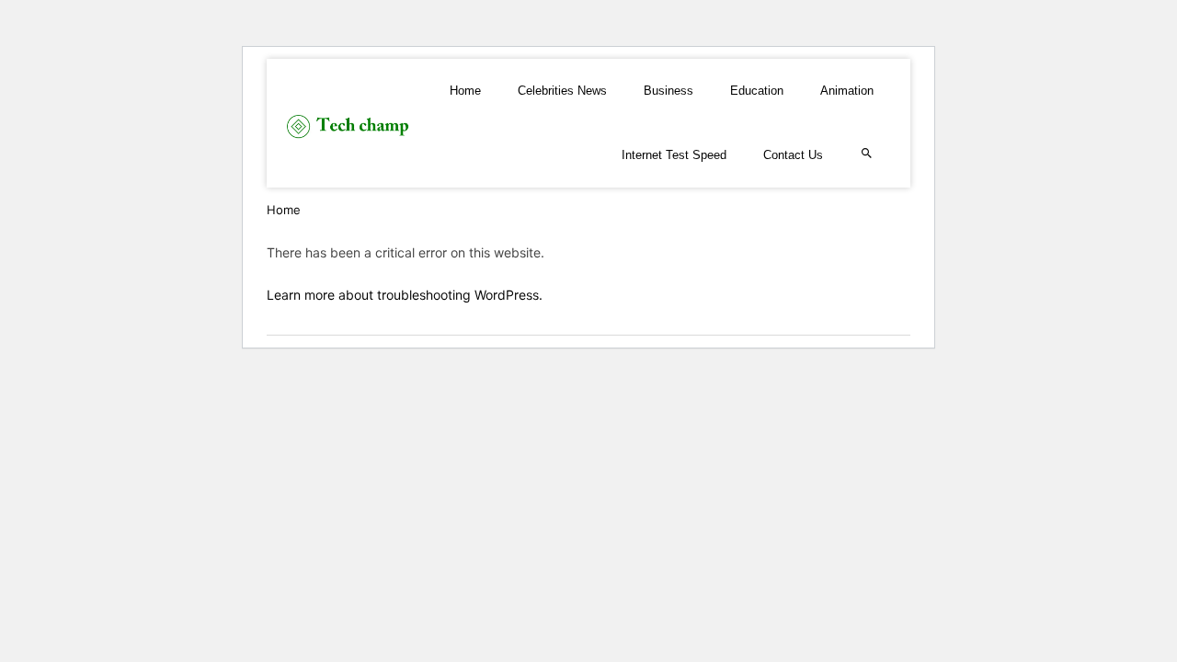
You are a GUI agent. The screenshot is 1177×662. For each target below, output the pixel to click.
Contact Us (793, 155)
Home (465, 90)
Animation (847, 90)
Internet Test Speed (674, 155)
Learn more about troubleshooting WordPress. (405, 294)
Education (756, 90)
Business (668, 90)
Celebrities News (562, 90)
